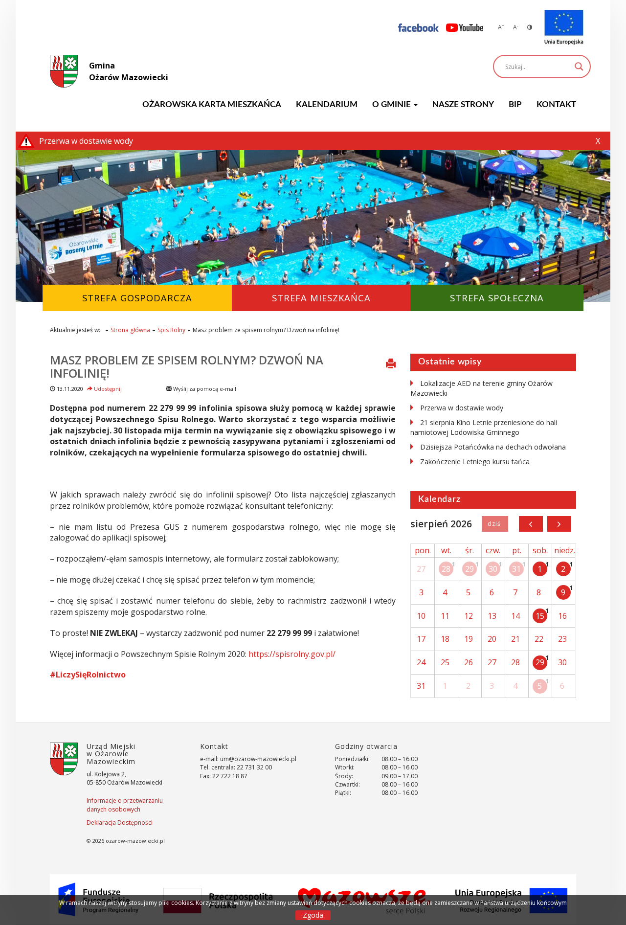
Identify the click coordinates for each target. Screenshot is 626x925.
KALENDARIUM (327, 104)
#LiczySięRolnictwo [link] (88, 674)
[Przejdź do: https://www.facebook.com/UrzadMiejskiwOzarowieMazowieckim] (418, 27)
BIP (515, 104)
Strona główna (130, 330)
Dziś (495, 524)
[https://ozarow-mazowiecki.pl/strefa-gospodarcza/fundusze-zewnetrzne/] (563, 27)
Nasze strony (463, 104)
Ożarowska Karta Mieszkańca (211, 104)
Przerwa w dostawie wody (461, 407)
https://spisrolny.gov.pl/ (291, 654)
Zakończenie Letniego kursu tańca (475, 461)
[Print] (391, 364)
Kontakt (556, 104)
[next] (559, 524)
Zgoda (313, 915)
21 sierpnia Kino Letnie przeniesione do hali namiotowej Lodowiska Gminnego (483, 427)
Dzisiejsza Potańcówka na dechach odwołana (493, 446)
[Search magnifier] (579, 66)
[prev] (531, 524)
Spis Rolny (171, 330)
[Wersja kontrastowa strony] (529, 27)
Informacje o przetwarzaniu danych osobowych (125, 804)
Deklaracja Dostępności (120, 822)
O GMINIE (392, 104)
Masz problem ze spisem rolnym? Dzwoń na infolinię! (186, 366)
